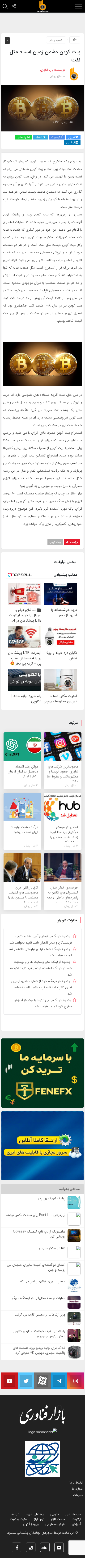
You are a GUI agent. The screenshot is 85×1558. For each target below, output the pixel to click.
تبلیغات (78, 1495)
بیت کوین (55, 542)
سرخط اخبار (73, 1514)
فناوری (54, 1514)
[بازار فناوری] (42, 6)
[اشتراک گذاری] (14, 6)
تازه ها (15, 1514)
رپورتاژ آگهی (31, 1524)
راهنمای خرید (35, 1514)
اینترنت (76, 1519)
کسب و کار (56, 40)
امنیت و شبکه (18, 1519)
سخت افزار (58, 1519)
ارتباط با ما (76, 1482)
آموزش (76, 1524)
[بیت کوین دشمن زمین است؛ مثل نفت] (42, 107)
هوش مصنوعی (55, 1524)
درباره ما (77, 1488)
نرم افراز (39, 1519)
